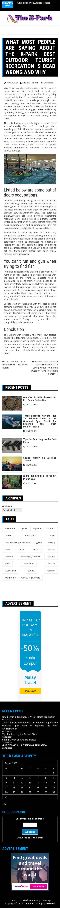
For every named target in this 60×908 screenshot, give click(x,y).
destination (30, 535)
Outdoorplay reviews (30, 556)
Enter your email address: (30, 828)
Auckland (50, 528)
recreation (29, 563)
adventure (10, 528)
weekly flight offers (30, 577)
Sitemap (46, 900)
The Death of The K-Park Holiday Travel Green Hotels (15, 364)
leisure (36, 549)
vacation (51, 570)
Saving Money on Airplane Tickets (33, 2)
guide (39, 542)
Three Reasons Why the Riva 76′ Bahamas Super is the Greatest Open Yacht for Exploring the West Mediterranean (39, 421)
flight (52, 535)
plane (7, 563)
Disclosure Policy (31, 900)
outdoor (9, 556)
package (51, 556)
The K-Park (37, 837)
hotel (7, 549)
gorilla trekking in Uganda (17, 542)
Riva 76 (51, 563)
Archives (7, 506)
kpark (21, 549)
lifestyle (51, 549)
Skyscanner (10, 570)
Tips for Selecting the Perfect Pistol (39, 441)
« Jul (4, 804)
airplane (37, 528)
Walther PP (10, 577)
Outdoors (48, 82)
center (8, 535)
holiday (51, 542)
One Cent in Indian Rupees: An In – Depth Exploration (39, 399)
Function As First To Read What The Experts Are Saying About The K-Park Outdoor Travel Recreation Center (44, 367)
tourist (31, 570)
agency (23, 528)
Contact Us (15, 900)
